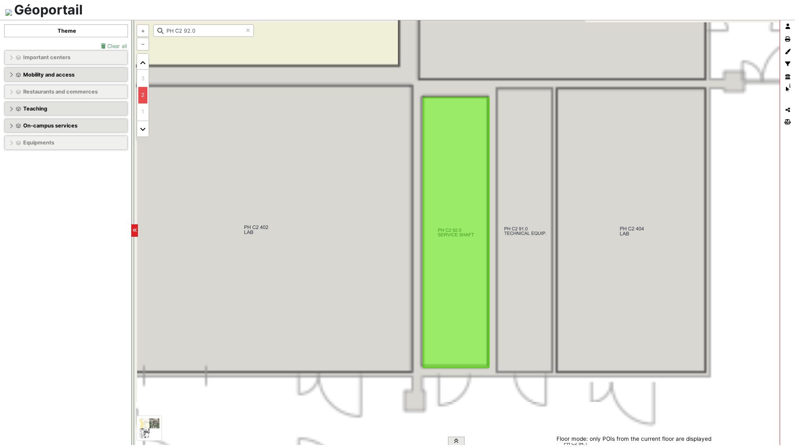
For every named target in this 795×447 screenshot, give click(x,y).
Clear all (116, 46)
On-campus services (50, 126)
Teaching (35, 109)
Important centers (46, 57)
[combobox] (203, 30)
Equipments (38, 142)
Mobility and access (49, 75)
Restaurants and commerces (60, 92)
